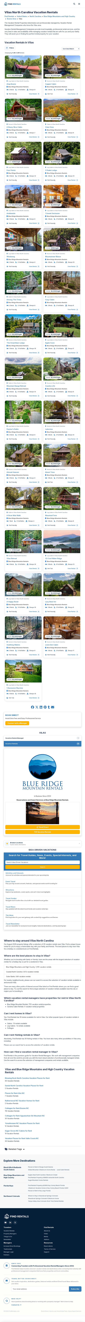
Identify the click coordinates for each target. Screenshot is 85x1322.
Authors (46, 1239)
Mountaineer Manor (53, 257)
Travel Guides (11, 898)
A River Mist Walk (14, 515)
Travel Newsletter (12, 924)
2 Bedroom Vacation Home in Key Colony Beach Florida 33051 (48, 1188)
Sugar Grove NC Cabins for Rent (18, 1131)
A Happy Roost (12, 602)
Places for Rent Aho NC (15, 1093)
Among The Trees (14, 300)
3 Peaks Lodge (51, 170)
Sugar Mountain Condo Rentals (38, 1180)
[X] (15, 1222)
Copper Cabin (50, 84)
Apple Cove (49, 343)
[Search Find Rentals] (74, 4)
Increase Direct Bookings (12, 1246)
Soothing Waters (13, 645)
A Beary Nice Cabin (14, 127)
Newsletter (7, 1239)
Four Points (11, 170)
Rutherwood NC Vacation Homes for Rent (22, 1101)
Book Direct (43, 827)
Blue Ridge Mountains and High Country (59, 16)
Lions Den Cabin (51, 645)
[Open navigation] (79, 4)
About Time (50, 472)
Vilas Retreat (12, 558)
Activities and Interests (14, 873)
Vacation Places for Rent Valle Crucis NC (22, 1138)
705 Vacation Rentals (42, 832)
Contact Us (15, 1305)
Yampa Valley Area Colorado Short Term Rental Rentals (46, 1201)
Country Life (50, 386)
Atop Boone (11, 84)
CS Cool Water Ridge (53, 558)
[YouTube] (5, 1222)
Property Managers (10, 1234)
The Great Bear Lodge (16, 343)
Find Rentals (9, 16)
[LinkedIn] (10, 1222)
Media (46, 1236)
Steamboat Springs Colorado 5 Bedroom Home (43, 1198)
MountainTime (51, 515)
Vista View (49, 127)
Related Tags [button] (15, 1149)
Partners (6, 1255)
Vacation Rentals (9, 1231)
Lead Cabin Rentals (63, 1170)
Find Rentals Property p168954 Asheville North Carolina (46, 1177)
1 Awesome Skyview (15, 688)
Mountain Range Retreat (16, 386)
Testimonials (8, 1249)
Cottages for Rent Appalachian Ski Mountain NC (25, 1116)
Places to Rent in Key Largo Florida (39, 1191)
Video (46, 1234)
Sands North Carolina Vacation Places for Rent (24, 1086)
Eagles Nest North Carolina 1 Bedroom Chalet (42, 1175)
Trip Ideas (9, 915)
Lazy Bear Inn (50, 602)
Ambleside (11, 213)
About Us (47, 1231)
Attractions (10, 890)
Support (46, 1252)
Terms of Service (49, 1249)
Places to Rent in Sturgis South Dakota (40, 1167)
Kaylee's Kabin (13, 429)
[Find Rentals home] (12, 4)
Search (42, 867)
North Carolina (35, 16)
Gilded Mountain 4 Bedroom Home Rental (41, 1170)
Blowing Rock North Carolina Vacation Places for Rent (27, 1078)
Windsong (11, 257)
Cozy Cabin (49, 300)
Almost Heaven (13, 472)
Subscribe (75, 1289)
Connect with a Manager (17, 723)
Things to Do (8, 1236)
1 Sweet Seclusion (52, 213)
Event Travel (10, 881)
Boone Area (11, 19)
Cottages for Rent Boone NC (17, 1108)
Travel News (10, 907)
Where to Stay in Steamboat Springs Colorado (43, 1196)
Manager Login (9, 1252)
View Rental (33, 94)
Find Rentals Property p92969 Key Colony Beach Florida (46, 1185)
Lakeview (49, 429)
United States (22, 16)
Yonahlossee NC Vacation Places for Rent (22, 1123)
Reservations (48, 1246)
